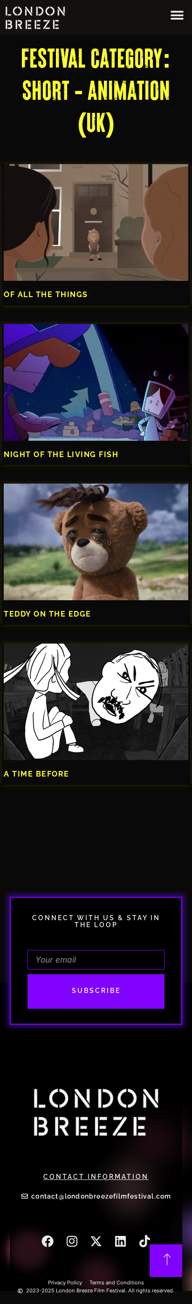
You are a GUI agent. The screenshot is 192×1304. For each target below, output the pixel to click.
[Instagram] (72, 1241)
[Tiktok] (144, 1241)
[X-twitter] (96, 1241)
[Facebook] (47, 1241)
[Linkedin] (120, 1241)
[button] (177, 15)
